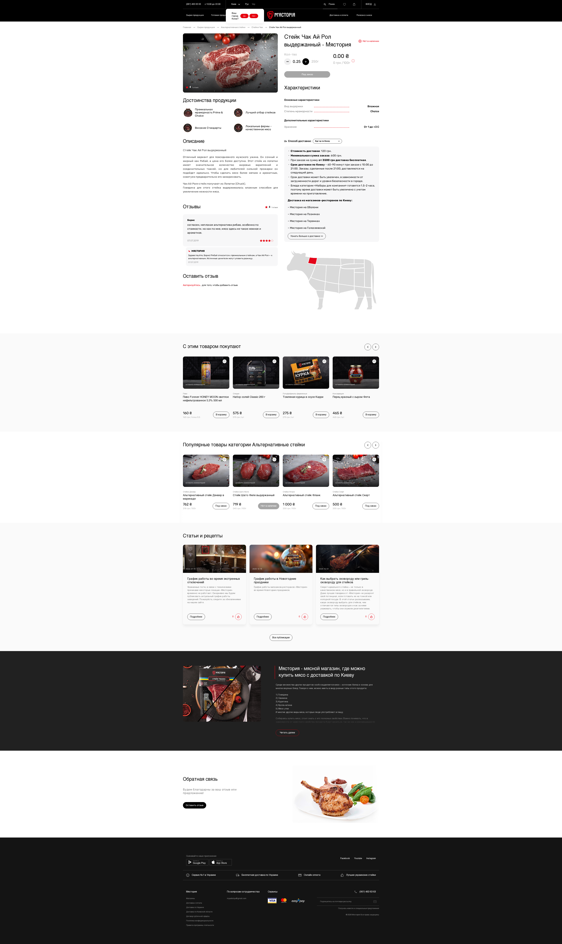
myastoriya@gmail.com (236, 898)
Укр (253, 4)
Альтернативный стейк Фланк (251, 495)
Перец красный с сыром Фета (301, 397)
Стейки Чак (257, 27)
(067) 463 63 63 (193, 4)
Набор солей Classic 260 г (199, 397)
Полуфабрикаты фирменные (245, 394)
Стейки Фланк (239, 492)
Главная (187, 27)
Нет (253, 16)
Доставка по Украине (195, 907)
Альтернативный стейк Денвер (352, 495)
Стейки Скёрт (288, 492)
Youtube (358, 858)
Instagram (371, 858)
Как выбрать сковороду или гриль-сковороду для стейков (344, 581)
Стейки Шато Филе (191, 492)
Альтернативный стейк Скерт (301, 495)
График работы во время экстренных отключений (213, 581)
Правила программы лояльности (200, 925)
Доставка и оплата (339, 15)
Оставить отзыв (194, 805)
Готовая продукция (220, 15)
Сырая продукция (195, 15)
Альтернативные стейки (233, 27)
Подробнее (196, 617)
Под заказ (307, 74)
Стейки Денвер (339, 492)
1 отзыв (195, 87)
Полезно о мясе (364, 15)
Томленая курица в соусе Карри (253, 397)
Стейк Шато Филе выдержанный (204, 495)
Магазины (190, 898)
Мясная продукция (341, 394)
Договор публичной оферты (198, 916)
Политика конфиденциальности (199, 921)
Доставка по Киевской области (199, 912)
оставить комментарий (195, 384)
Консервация (288, 394)
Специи (186, 394)
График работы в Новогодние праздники (275, 581)
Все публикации (281, 638)
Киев (233, 4)
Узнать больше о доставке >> (307, 236)
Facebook (345, 858)
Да (244, 16)
